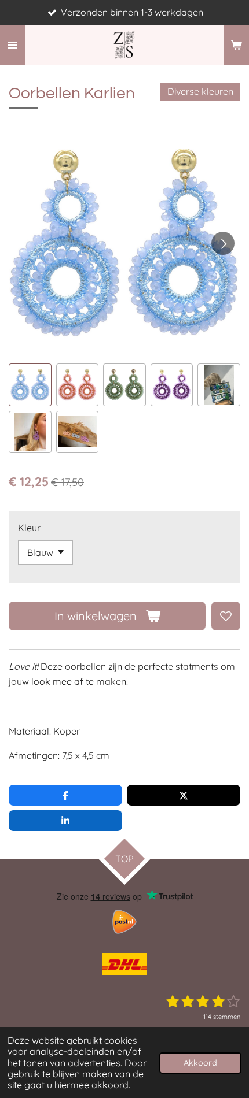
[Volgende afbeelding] (223, 243)
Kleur (29, 527)
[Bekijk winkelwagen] (236, 45)
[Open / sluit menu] (12, 45)
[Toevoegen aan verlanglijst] (225, 616)
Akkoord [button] (200, 1063)
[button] (30, 384)
